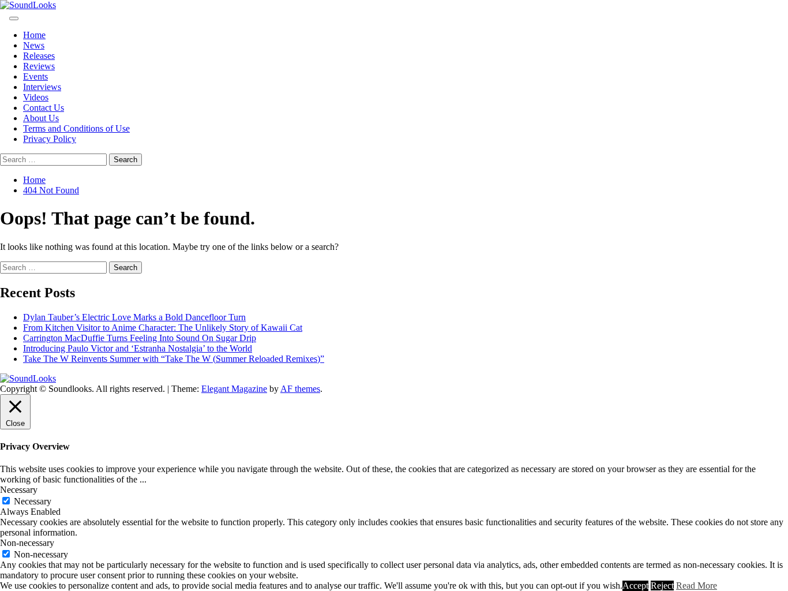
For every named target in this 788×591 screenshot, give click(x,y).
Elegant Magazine (234, 389)
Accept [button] (635, 585)
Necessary (32, 501)
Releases (39, 56)
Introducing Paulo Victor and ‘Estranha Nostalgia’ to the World (137, 348)
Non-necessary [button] (27, 543)
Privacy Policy (49, 139)
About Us (41, 118)
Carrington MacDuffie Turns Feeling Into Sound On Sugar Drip (139, 338)
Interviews (42, 87)
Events (35, 76)
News (33, 45)
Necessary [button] (18, 490)
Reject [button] (662, 585)
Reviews (39, 66)
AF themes (300, 389)
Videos (35, 97)
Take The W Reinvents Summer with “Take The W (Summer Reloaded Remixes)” (173, 359)
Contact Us (43, 108)
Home (34, 35)
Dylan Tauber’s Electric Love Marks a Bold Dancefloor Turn (134, 317)
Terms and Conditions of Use (76, 128)
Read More (696, 585)
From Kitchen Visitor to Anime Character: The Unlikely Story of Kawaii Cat (162, 327)
